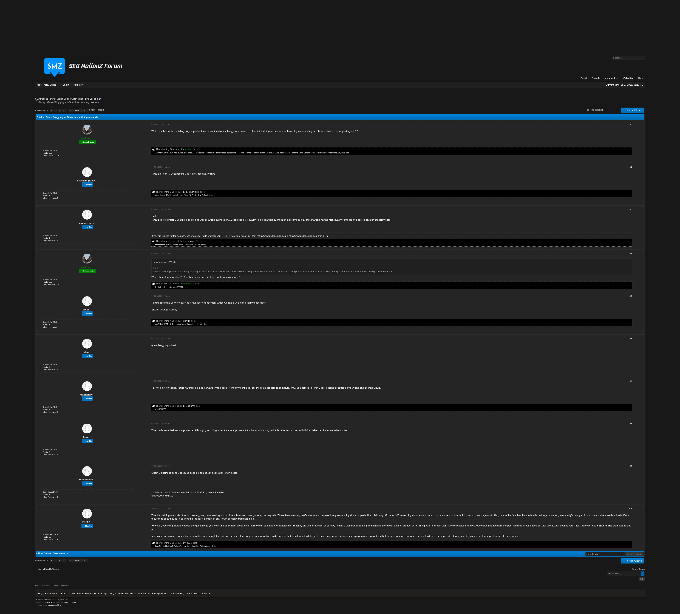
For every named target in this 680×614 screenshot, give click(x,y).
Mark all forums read (140, 593)
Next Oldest (44, 553)
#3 (631, 209)
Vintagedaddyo (54, 605)
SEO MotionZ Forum (45, 99)
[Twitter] (110, 109)
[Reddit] (118, 109)
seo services (86, 223)
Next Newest (59, 553)
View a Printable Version (48, 569)
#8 (631, 423)
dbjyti (86, 309)
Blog (40, 593)
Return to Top (100, 593)
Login (66, 84)
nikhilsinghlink (86, 180)
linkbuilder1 (160, 287)
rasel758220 (185, 195)
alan (86, 352)
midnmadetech (266, 153)
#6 (631, 338)
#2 (631, 167)
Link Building (91, 99)
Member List (611, 78)
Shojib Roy (196, 195)
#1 (631, 124)
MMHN (169, 195)
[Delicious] (115, 109)
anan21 (191, 153)
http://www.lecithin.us (162, 495)
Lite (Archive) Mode (118, 593)
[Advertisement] (340, 26)
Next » (77, 110)
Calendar (628, 78)
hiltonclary (86, 394)
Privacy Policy (177, 593)
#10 (630, 508)
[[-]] (153, 149)
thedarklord (86, 479)
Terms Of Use (192, 593)
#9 (631, 466)
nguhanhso (285, 153)
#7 (631, 381)
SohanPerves (309, 153)
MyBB (49, 602)
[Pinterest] (121, 109)
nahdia (276, 153)
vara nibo (345, 153)
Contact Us (64, 593)
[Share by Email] (124, 109)
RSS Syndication (160, 593)
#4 (631, 253)
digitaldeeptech (233, 153)
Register (78, 84)
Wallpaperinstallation (208, 546)
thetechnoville (334, 153)
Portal (583, 78)
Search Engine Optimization (69, 99)
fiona (86, 437)
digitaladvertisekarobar (216, 153)
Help (640, 78)
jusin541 (158, 546)
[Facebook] (108, 109)
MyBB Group (70, 602)
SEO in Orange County (164, 309)
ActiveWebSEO (180, 153)
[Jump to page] (84, 110)
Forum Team (51, 593)
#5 (631, 296)
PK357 (86, 522)
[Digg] (113, 109)
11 (71, 110)
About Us (206, 593)
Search (596, 78)
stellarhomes (321, 153)
